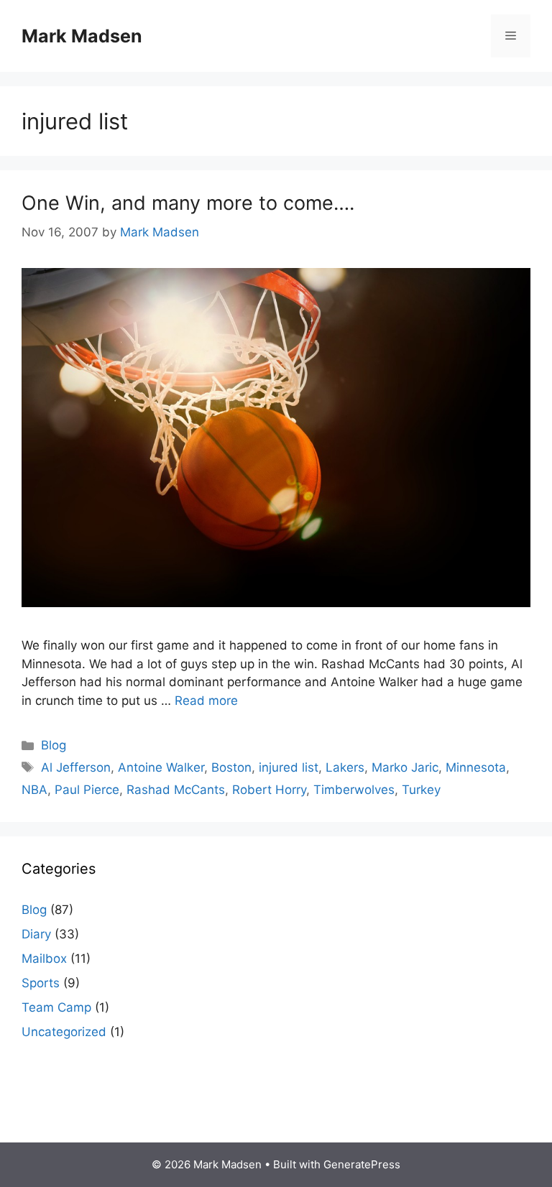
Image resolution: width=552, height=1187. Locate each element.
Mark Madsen (82, 36)
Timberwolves (354, 789)
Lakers (345, 767)
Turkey (421, 789)
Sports (41, 983)
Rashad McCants (175, 789)
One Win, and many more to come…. (188, 203)
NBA (34, 789)
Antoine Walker (161, 767)
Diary (36, 934)
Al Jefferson (76, 767)
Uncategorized (64, 1032)
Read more (206, 700)
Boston (231, 767)
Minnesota (476, 767)
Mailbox (44, 958)
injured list (288, 767)
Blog (53, 745)
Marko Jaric (405, 767)
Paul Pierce (87, 789)
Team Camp (56, 1007)
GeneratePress (361, 1164)
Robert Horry (269, 789)
